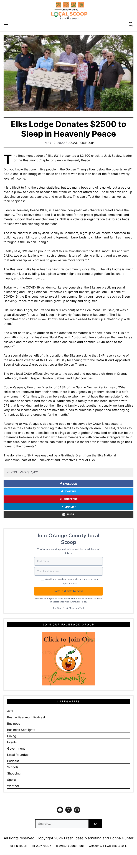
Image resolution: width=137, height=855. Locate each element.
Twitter (70, 491)
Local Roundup (81, 143)
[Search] (95, 823)
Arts (10, 711)
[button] (131, 24)
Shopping (14, 773)
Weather (13, 786)
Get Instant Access (68, 591)
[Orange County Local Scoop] (69, 10)
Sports (12, 779)
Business (13, 723)
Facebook (70, 483)
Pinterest (70, 499)
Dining (11, 736)
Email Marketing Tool (73, 608)
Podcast (13, 761)
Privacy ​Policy (80, 601)
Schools (12, 767)
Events (12, 742)
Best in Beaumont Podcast (26, 717)
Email (71, 514)
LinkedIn (70, 506)
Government (16, 748)
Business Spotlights (21, 730)
